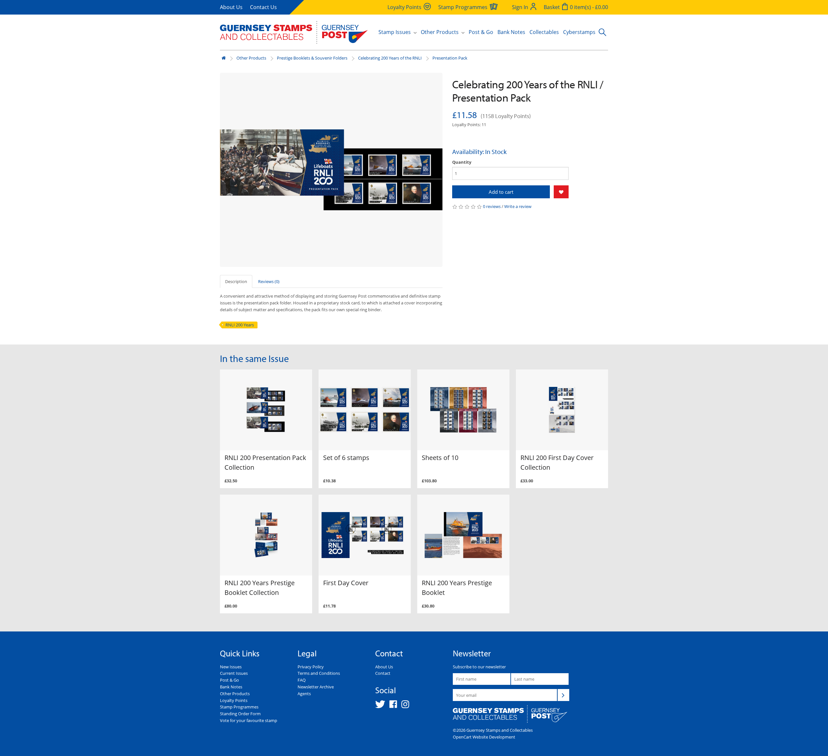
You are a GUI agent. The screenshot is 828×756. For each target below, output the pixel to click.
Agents (304, 693)
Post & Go (481, 32)
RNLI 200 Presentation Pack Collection (265, 462)
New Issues (231, 667)
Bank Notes (511, 32)
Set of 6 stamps (346, 457)
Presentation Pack (449, 58)
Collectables (544, 32)
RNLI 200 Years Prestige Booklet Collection (259, 587)
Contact (382, 673)
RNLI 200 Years (239, 325)
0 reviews (492, 206)
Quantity (461, 162)
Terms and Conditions (319, 673)
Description (236, 281)
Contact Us (263, 7)
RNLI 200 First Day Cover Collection (557, 462)
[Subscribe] (563, 695)
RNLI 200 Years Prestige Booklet (457, 587)
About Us (231, 7)
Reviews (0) (268, 281)
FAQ (302, 680)
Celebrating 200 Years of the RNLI (390, 58)
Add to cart (501, 192)
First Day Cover (345, 582)
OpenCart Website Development (484, 737)
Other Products (251, 58)
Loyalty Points (233, 700)
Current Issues (234, 673)
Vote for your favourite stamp (248, 720)
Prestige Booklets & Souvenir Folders (312, 58)
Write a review (517, 206)
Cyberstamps (579, 32)
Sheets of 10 (440, 457)
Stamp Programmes (239, 707)
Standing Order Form (240, 714)
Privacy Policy (311, 667)
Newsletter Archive (316, 687)
